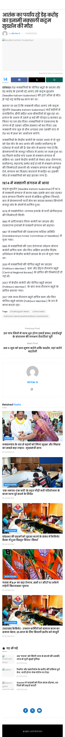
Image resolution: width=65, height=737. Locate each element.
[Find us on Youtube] (39, 710)
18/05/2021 (22, 689)
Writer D (16, 33)
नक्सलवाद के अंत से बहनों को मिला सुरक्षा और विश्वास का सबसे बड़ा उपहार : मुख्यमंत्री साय (31, 446)
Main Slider (10, 484)
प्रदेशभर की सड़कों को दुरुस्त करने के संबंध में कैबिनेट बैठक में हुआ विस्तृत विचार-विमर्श (31, 538)
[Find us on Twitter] (32, 710)
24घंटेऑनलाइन (35, 731)
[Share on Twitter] (36, 79)
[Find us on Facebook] (25, 710)
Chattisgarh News (19, 311)
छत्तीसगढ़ (9, 438)
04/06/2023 (31, 33)
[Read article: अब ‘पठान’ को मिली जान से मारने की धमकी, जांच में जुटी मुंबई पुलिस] (8, 659)
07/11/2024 (22, 663)
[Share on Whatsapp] (54, 79)
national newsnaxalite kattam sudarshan (26, 316)
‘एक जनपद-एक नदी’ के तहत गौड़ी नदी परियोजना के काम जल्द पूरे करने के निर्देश (31, 492)
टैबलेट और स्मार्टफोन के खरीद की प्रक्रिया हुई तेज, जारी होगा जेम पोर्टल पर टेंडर (38, 671)
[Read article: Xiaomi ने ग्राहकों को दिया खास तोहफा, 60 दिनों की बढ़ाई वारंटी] (8, 685)
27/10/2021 (22, 676)
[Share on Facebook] (19, 79)
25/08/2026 (9, 452)
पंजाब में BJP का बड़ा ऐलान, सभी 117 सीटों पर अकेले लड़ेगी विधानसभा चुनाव (30, 584)
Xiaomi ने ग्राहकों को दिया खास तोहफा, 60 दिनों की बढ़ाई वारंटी (37, 684)
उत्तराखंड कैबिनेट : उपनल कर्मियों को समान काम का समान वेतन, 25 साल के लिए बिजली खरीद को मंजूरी (31, 630)
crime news (39, 311)
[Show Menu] (61, 4)
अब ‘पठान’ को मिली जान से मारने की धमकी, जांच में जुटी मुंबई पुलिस (38, 658)
